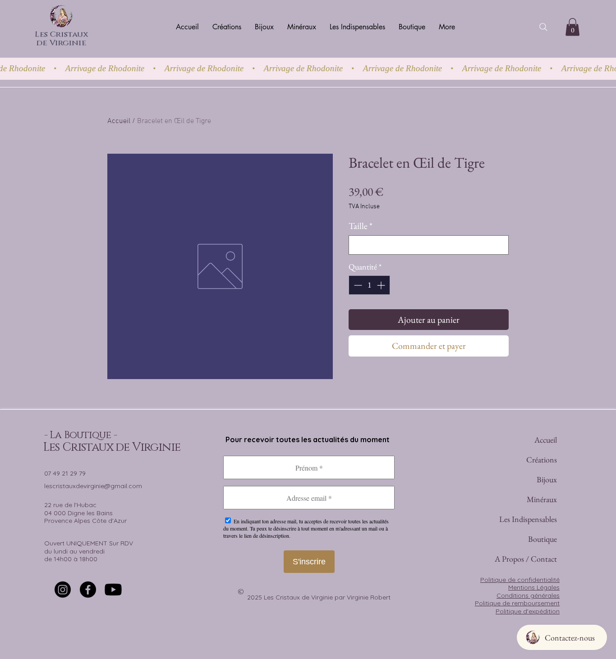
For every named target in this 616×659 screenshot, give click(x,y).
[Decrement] (357, 285)
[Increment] (382, 285)
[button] (572, 27)
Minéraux (542, 499)
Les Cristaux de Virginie (61, 39)
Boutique (542, 539)
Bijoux (547, 479)
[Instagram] (63, 590)
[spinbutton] (369, 285)
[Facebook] (88, 590)
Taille (360, 226)
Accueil (118, 121)
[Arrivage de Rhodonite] (308, 69)
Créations (542, 459)
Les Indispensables (542, 519)
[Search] (543, 27)
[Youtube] (113, 590)
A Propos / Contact (542, 559)
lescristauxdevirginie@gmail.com (93, 486)
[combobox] (429, 245)
